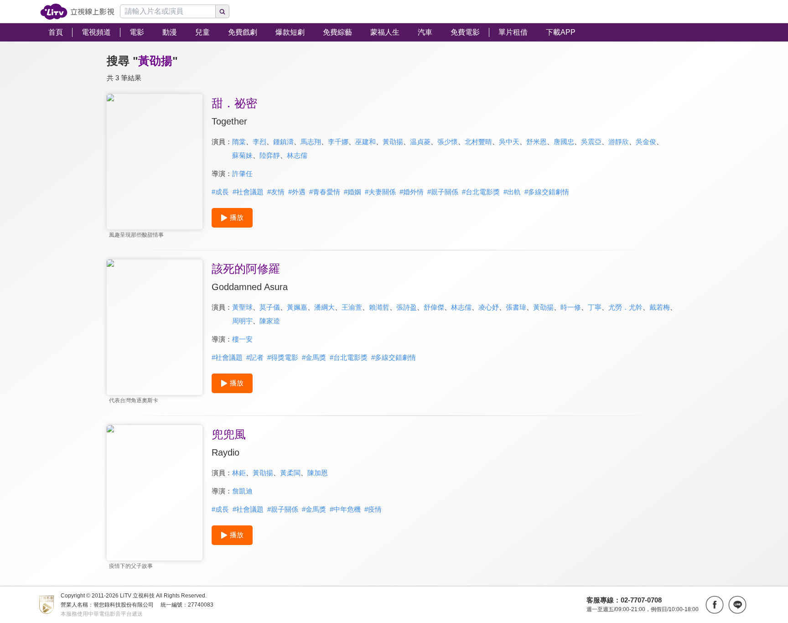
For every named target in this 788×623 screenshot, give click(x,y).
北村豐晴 (478, 141)
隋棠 (239, 141)
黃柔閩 (290, 473)
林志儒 (297, 155)
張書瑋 (516, 307)
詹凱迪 (242, 491)
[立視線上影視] (77, 12)
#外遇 (297, 192)
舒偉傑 (434, 307)
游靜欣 (618, 141)
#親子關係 (442, 192)
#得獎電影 (282, 357)
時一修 (570, 307)
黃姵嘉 (297, 307)
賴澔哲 (379, 307)
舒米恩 (536, 141)
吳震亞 (591, 141)
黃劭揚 (393, 141)
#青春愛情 (324, 192)
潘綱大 (324, 307)
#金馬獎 (314, 357)
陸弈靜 (269, 155)
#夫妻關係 (380, 192)
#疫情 (373, 509)
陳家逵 (269, 321)
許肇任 (242, 173)
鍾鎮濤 (283, 141)
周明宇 (242, 321)
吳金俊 (646, 141)
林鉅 (239, 473)
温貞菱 (420, 141)
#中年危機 (345, 509)
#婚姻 (352, 192)
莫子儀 (269, 307)
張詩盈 (406, 307)
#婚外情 (411, 192)
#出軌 (512, 192)
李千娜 (338, 141)
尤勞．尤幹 (625, 307)
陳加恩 (317, 473)
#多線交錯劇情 (546, 192)
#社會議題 (248, 192)
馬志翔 (311, 141)
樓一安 (242, 339)
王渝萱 (352, 307)
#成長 (220, 192)
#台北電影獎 (481, 192)
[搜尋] (222, 11)
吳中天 (509, 141)
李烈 (259, 141)
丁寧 (594, 307)
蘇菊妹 (242, 155)
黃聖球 (242, 307)
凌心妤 (488, 307)
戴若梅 (659, 307)
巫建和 (365, 141)
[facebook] (714, 605)
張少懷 (447, 141)
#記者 (255, 357)
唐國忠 (564, 141)
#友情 (276, 192)
